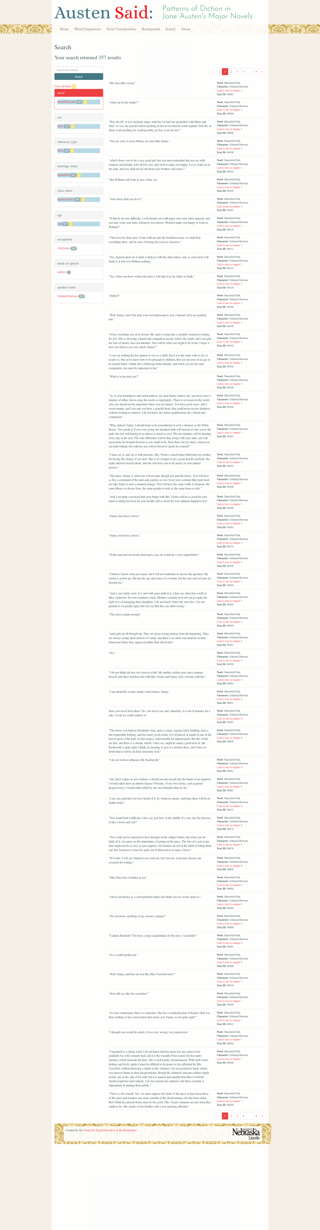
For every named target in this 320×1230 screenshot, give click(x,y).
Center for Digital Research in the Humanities (109, 1130)
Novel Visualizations (121, 29)
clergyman (63, 248)
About (185, 29)
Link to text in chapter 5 (229, 581)
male (60, 126)
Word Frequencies (87, 29)
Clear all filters (64, 86)
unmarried (63, 175)
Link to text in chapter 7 (229, 981)
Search (170, 29)
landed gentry (65, 199)
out (59, 224)
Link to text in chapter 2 (229, 90)
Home (64, 29)
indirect (61, 272)
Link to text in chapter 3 (229, 303)
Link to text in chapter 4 (229, 523)
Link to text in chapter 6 (229, 699)
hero (60, 150)
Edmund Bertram (67, 296)
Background (151, 29)
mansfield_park (66, 101)
